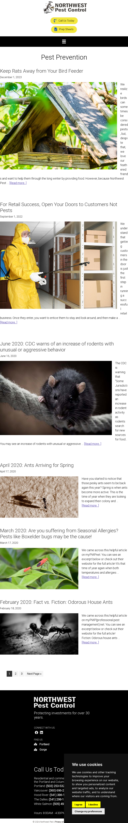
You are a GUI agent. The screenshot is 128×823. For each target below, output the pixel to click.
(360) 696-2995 (59, 790)
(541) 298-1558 (59, 799)
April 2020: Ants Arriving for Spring (37, 465)
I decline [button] (93, 804)
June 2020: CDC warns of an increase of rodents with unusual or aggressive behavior (57, 347)
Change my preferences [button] (88, 811)
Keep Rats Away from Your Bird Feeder (41, 71)
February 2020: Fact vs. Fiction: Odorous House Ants (56, 602)
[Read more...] (17, 183)
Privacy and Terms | (63, 822)
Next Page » (34, 674)
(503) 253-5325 (56, 786)
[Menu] (64, 41)
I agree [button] (78, 804)
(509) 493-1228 (63, 804)
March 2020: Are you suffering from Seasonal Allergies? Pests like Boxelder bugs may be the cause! (59, 533)
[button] (36, 732)
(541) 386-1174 (60, 795)
